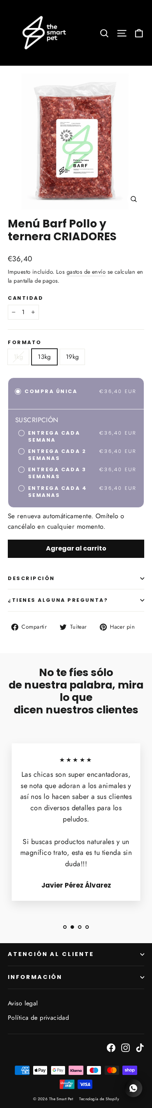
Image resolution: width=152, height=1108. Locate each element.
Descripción (31, 578)
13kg (44, 356)
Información (35, 977)
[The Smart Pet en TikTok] (140, 1047)
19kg (72, 356)
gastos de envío (86, 272)
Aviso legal (23, 1003)
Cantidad (25, 298)
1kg (18, 356)
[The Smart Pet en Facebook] (111, 1047)
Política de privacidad (38, 1017)
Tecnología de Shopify (99, 1099)
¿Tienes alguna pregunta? (58, 600)
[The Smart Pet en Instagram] (125, 1047)
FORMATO (25, 342)
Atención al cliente (51, 954)
